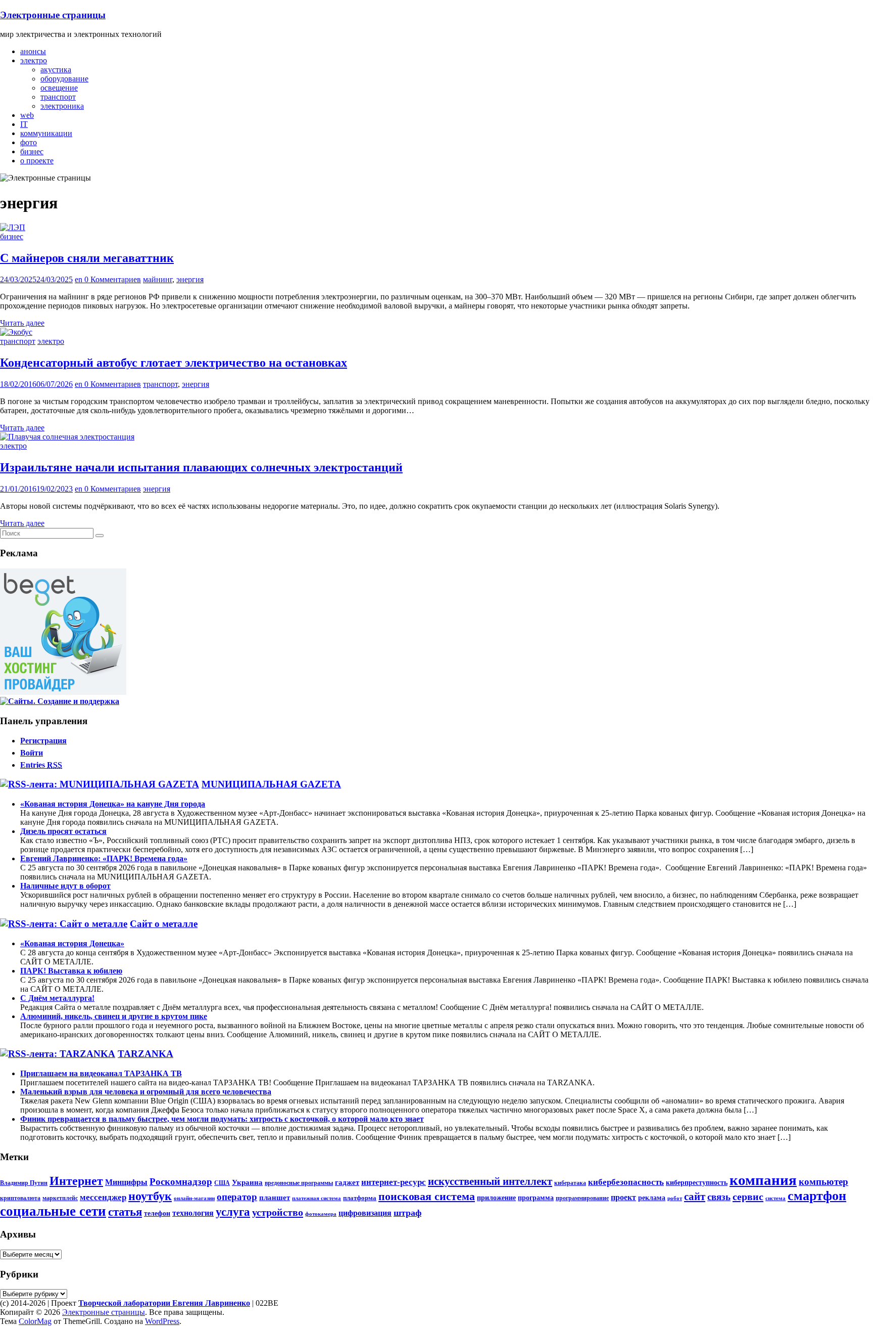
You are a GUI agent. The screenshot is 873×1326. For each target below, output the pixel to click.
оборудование (64, 78)
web (27, 115)
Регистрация (43, 740)
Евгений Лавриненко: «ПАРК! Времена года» (103, 858)
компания (763, 1180)
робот (674, 1198)
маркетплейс (60, 1198)
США (222, 1182)
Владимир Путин (23, 1182)
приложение (496, 1198)
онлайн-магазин (194, 1198)
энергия (190, 279)
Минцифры (126, 1182)
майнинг (157, 279)
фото (28, 142)
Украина (247, 1182)
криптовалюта (20, 1198)
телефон (157, 1213)
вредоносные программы (299, 1182)
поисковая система (426, 1196)
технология (193, 1213)
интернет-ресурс (393, 1182)
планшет (274, 1197)
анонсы (33, 51)
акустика (55, 69)
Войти (31, 752)
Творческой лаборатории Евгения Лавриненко (164, 1303)
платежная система (316, 1198)
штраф (407, 1213)
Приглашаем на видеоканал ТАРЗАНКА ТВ (101, 1073)
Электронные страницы (53, 15)
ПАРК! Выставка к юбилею (71, 970)
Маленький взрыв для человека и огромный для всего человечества (145, 1091)
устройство (277, 1212)
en (79, 279)
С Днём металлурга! (57, 998)
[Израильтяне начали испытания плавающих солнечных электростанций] (67, 436)
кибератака (570, 1182)
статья (125, 1211)
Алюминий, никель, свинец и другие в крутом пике (113, 1016)
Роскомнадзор (181, 1181)
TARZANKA (145, 1053)
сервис (748, 1196)
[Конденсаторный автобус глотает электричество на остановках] (16, 332)
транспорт (58, 97)
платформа (359, 1198)
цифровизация (365, 1213)
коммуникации (46, 133)
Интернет (76, 1180)
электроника (62, 106)
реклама (651, 1198)
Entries (41, 765)
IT (24, 124)
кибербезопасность (626, 1182)
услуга (233, 1212)
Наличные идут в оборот (65, 885)
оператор (237, 1196)
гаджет (347, 1182)
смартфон (817, 1195)
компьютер (823, 1181)
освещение (59, 87)
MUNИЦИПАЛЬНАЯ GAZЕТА (271, 784)
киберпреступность (697, 1182)
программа (536, 1198)
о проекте (37, 160)
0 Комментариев (112, 279)
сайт (694, 1196)
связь (719, 1196)
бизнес (31, 151)
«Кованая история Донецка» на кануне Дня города (112, 804)
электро (33, 60)
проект (623, 1197)
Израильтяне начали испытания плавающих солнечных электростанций (201, 467)
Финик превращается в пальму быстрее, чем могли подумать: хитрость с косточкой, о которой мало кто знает (222, 1119)
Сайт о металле (164, 923)
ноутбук (150, 1196)
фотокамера (320, 1214)
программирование (582, 1198)
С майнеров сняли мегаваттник (87, 257)
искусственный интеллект (490, 1181)
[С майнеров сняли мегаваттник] (12, 227)
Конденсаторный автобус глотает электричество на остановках (173, 362)
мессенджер (103, 1197)
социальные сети (53, 1211)
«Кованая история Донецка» (72, 943)
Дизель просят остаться (63, 831)
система (775, 1198)
